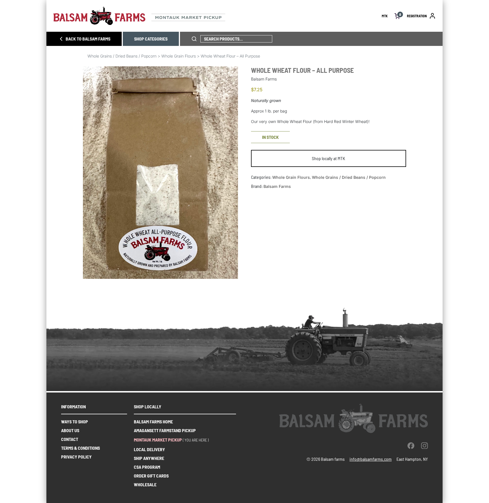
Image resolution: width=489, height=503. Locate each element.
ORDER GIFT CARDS (151, 475)
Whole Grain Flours (178, 56)
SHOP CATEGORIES (151, 38)
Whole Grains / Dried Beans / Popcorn (121, 56)
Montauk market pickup (158, 439)
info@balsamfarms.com (370, 459)
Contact (69, 439)
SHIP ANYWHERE (149, 458)
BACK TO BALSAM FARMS (88, 38)
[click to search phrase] (194, 39)
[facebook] (411, 445)
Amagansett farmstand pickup (165, 430)
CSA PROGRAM (147, 467)
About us (70, 430)
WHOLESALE (145, 484)
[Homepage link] (217, 16)
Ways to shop (74, 421)
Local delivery (149, 449)
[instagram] (424, 445)
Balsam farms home (153, 421)
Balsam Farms (277, 186)
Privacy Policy (76, 456)
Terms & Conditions (80, 448)
